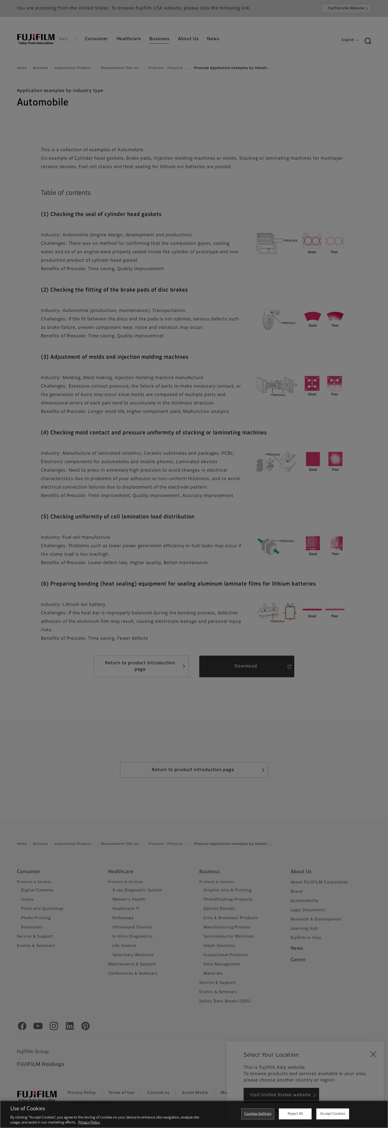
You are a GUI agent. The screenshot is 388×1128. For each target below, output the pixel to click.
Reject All (295, 1114)
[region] (194, 1114)
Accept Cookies (333, 1114)
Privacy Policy (89, 1122)
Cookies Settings (257, 1114)
